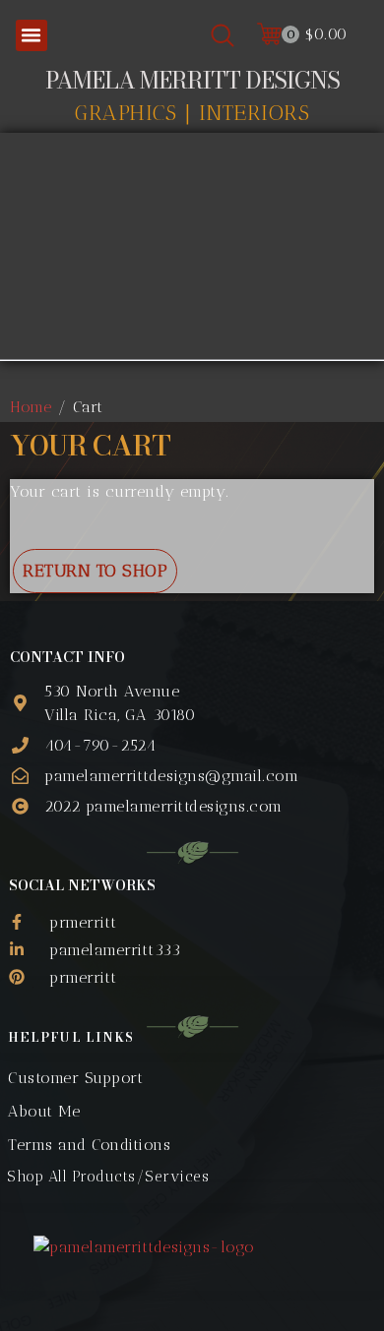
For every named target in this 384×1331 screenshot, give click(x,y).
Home (30, 406)
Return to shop (95, 570)
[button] (31, 35)
